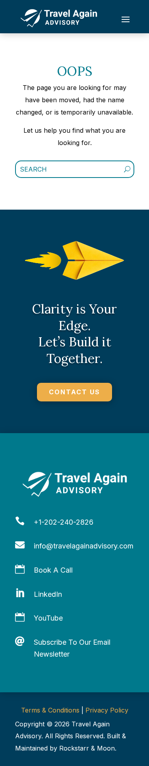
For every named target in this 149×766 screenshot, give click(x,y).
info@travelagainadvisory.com (84, 546)
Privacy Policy (106, 710)
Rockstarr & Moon (87, 748)
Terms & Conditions (50, 710)
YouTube (48, 618)
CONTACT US (74, 392)
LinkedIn (48, 594)
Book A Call (53, 570)
